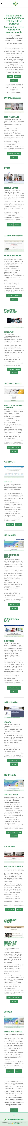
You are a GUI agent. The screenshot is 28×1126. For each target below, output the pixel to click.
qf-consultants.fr (14, 369)
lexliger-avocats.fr (14, 760)
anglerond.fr (10, 909)
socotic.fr (10, 1071)
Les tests (17, 76)
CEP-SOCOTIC (17, 290)
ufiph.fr (10, 224)
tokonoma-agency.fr (14, 447)
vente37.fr (10, 524)
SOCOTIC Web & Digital (13, 148)
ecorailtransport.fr (14, 153)
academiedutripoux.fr (14, 997)
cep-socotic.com (14, 604)
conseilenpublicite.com (14, 832)
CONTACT (14, 80)
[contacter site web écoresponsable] (1, 3)
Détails (10, 76)
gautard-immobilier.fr (14, 295)
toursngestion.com (14, 688)
